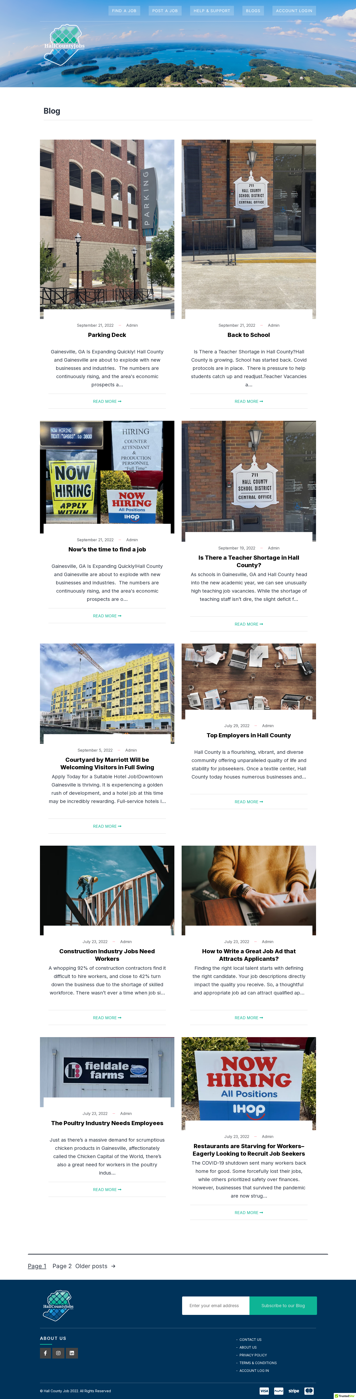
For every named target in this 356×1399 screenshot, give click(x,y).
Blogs (253, 10)
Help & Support (212, 10)
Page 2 (62, 1266)
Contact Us (251, 1339)
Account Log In (254, 1370)
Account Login (294, 10)
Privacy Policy (253, 1355)
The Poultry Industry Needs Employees (107, 1123)
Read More (105, 401)
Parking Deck (107, 334)
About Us (248, 1347)
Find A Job (124, 10)
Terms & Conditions (258, 1363)
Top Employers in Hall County (249, 735)
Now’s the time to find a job (107, 549)
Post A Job (165, 10)
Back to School (249, 334)
